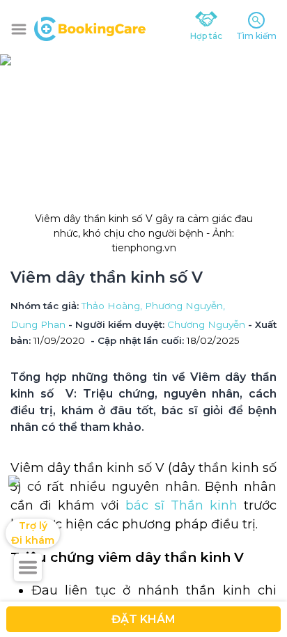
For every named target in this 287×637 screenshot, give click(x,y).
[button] (18, 29)
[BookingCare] (90, 27)
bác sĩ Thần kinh (181, 505)
